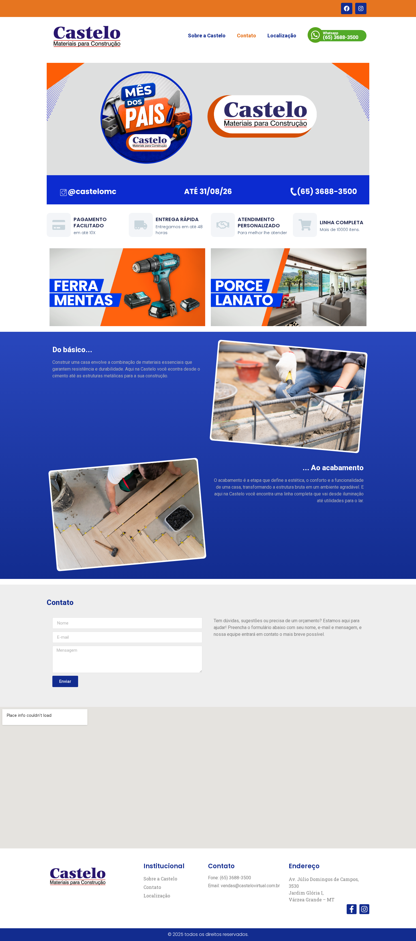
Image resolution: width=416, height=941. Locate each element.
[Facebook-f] (352, 909)
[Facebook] (346, 8)
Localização (281, 36)
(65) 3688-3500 (340, 37)
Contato (246, 36)
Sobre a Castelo (207, 36)
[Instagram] (360, 8)
